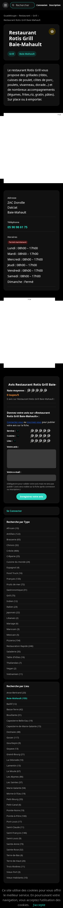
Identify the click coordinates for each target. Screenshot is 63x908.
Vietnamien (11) (15, 674)
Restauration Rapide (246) (20, 646)
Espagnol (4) (13, 567)
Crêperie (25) (13, 556)
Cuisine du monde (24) (18, 561)
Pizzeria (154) (13, 640)
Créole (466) (13, 550)
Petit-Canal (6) (14, 804)
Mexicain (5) (13, 634)
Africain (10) (13, 528)
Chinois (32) (13, 545)
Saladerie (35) (13, 651)
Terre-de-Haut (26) (16, 860)
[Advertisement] (31, 147)
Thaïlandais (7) (14, 662)
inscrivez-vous (34, 422)
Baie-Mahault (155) (17, 698)
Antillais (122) (13, 533)
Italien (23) (12, 606)
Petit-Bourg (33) (15, 799)
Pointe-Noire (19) (15, 810)
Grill (35, 15)
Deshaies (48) (13, 731)
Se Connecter (14, 510)
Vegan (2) (11, 668)
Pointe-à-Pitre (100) (16, 816)
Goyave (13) (12, 748)
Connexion (41, 5)
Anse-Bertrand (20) (16, 692)
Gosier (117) (13, 737)
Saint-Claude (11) (15, 827)
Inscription (55, 5)
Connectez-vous (15, 422)
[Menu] (5, 5)
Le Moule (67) (13, 771)
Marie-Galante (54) (16, 788)
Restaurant (24, 15)
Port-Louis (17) (14, 821)
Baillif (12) (12, 703)
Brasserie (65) (13, 539)
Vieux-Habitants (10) (17, 877)
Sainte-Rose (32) (15, 849)
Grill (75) (11, 595)
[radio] (32, 431)
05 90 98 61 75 (17, 227)
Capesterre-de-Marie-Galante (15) (24, 726)
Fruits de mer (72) (16, 584)
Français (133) (14, 578)
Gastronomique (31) (17, 589)
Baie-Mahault (27, 53)
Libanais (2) (12, 618)
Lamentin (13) (14, 765)
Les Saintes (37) (14, 782)
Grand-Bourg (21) (15, 754)
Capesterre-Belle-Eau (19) (20, 720)
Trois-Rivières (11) (16, 866)
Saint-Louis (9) (14, 838)
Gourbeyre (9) (14, 743)
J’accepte (39, 905)
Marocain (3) (13, 629)
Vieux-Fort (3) (13, 872)
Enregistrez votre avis (31, 496)
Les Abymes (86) (15, 776)
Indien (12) (12, 601)
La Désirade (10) (15, 759)
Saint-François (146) (17, 832)
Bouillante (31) (14, 715)
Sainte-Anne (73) (15, 844)
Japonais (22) (13, 612)
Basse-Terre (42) (15, 709)
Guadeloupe (10, 15)
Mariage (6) (12, 623)
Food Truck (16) (14, 573)
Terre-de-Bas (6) (15, 855)
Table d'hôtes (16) (16, 657)
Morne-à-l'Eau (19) (16, 793)
